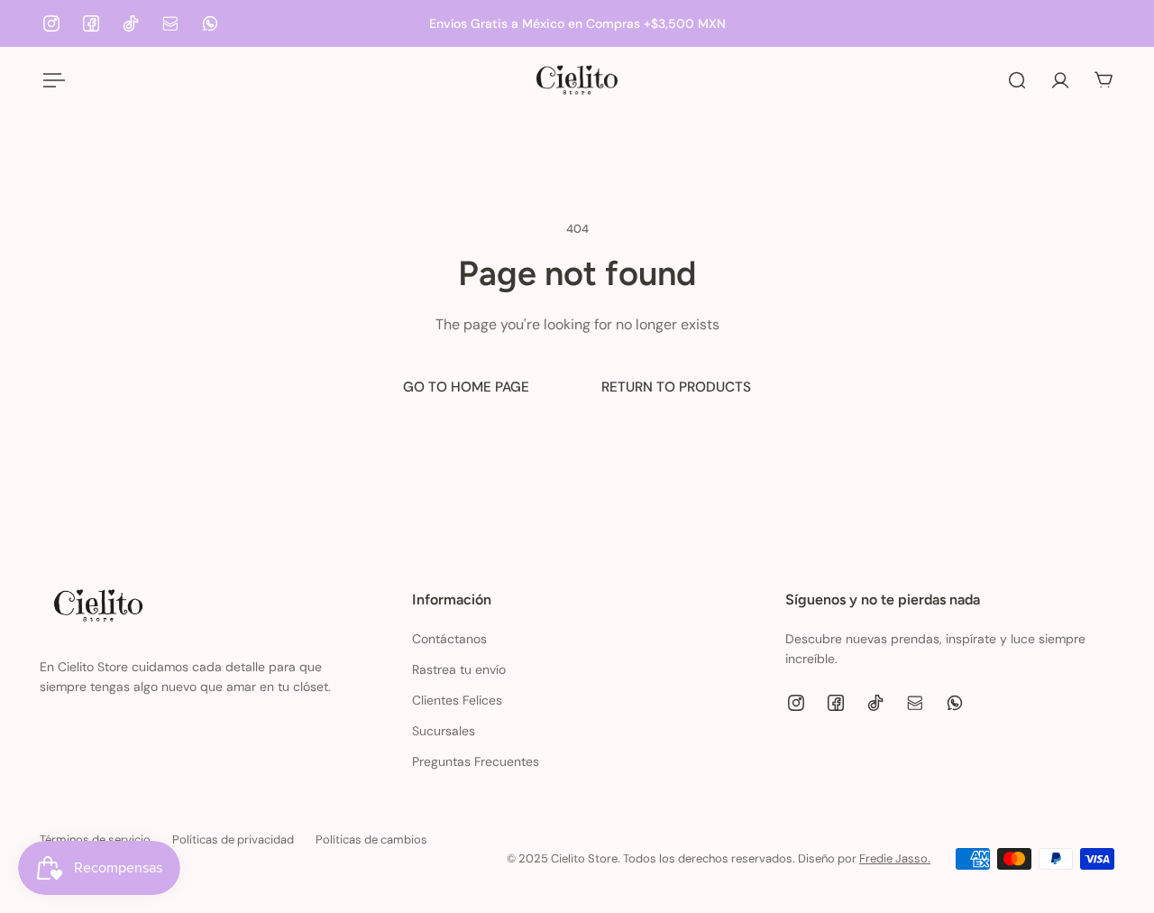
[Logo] (577, 80)
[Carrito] (1103, 80)
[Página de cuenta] (1060, 80)
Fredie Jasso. (894, 858)
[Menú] (50, 80)
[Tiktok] (131, 23)
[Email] (170, 23)
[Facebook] (91, 23)
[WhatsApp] (210, 23)
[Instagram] (51, 23)
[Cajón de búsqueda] (1017, 80)
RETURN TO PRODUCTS (676, 387)
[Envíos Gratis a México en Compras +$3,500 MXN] (577, 23)
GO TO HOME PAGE (466, 387)
